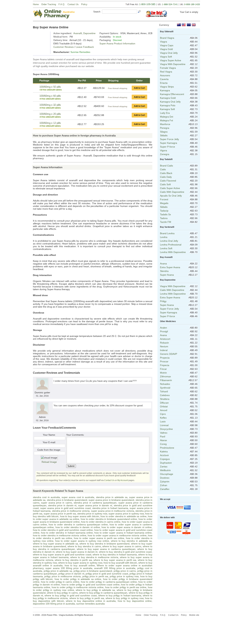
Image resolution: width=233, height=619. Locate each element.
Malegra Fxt (166, 120)
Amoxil (163, 410)
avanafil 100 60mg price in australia (114, 568)
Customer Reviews (63, 47)
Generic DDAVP (168, 354)
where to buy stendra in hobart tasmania (115, 554)
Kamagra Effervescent (172, 94)
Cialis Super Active (170, 188)
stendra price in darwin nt (62, 505)
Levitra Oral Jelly (169, 240)
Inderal (164, 350)
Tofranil (164, 391)
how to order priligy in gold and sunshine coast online (90, 584)
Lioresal (164, 425)
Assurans (165, 75)
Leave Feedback (85, 47)
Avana (163, 263)
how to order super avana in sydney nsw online (82, 541)
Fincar (163, 369)
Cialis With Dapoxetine (172, 192)
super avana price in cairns (56, 502)
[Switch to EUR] (189, 25)
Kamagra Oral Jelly (170, 101)
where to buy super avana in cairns (121, 546)
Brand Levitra (167, 233)
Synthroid (165, 387)
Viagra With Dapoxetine (172, 64)
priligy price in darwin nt (71, 573)
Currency (164, 25)
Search (96, 11)
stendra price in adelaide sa (111, 497)
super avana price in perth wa (60, 513)
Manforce (165, 124)
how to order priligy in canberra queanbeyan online (109, 581)
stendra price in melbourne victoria (71, 510)
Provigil (164, 331)
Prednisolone (167, 447)
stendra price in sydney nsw (92, 513)
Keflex (163, 417)
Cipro (163, 414)
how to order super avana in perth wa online (99, 538)
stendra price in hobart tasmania (110, 508)
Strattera (164, 399)
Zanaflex (164, 489)
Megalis (164, 203)
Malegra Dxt (166, 116)
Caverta (164, 79)
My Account (122, 480)
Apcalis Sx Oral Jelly (171, 195)
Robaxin (164, 342)
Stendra (164, 271)
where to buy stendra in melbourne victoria (94, 557)
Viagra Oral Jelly (169, 53)
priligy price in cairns (125, 571)
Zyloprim (164, 481)
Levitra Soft (166, 248)
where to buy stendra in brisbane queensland (104, 543)
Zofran (163, 485)
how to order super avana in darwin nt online (126, 527)
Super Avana (167, 274)
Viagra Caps (166, 45)
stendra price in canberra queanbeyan (95, 502)
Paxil (162, 436)
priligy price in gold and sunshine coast (107, 573)
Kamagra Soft (167, 109)
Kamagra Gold (168, 98)
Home (36, 4)
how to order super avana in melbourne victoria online (117, 535)
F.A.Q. (62, 4)
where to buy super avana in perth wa (114, 560)
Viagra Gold (166, 49)
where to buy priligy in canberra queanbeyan (103, 592)
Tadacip (164, 210)
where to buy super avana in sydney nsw (80, 562)
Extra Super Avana (170, 267)
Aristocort (165, 339)
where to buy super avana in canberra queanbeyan (106, 549)
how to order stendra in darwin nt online (77, 527)
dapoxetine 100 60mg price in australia (54, 603)
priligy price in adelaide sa (58, 571)
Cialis (163, 169)
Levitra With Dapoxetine (173, 252)
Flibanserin (166, 380)
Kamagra (165, 90)
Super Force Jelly (169, 139)
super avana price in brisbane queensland (111, 500)
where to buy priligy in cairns (62, 592)
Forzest (164, 199)
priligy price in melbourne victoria (62, 576)
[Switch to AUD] (179, 25)
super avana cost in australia (78, 497)
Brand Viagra (167, 38)
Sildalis (164, 135)
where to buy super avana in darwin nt (76, 551)
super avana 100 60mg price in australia (68, 568)
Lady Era (165, 113)
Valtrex (163, 432)
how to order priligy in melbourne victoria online (78, 587)
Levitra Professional (170, 244)
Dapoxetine (89, 33)
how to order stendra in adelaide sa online (123, 516)
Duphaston (166, 462)
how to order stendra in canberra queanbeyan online (78, 524)
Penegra (164, 128)
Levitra (163, 237)
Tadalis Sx (165, 214)
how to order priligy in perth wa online (125, 587)
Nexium (164, 346)
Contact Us (73, 4)
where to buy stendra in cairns (84, 546)
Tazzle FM (165, 222)
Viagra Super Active (170, 60)
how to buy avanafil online (80, 565)
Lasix (163, 421)
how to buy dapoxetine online (135, 601)
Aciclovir (164, 455)
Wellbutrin (165, 470)
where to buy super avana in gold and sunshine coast (62, 554)
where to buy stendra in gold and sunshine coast (125, 551)
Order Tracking (48, 4)
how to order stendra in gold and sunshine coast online (63, 530)
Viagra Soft (166, 56)
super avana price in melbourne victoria (112, 510)
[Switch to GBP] (194, 25)
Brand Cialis (166, 165)
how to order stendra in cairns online (101, 521)
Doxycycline (166, 429)
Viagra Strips (167, 86)
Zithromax (165, 376)
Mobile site (194, 615)
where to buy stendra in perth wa (73, 560)
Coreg (163, 444)
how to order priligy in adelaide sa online (78, 579)
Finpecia (164, 365)
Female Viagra (168, 68)
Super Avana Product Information (117, 43)
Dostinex (164, 477)
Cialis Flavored (168, 180)
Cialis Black (166, 173)
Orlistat (164, 406)
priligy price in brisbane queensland (93, 571)
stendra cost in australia (46, 497)
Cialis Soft (165, 184)
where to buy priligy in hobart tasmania (119, 595)
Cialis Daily (166, 177)
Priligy (163, 301)
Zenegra (164, 154)
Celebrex (165, 395)
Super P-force (167, 146)
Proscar (164, 361)
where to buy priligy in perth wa (86, 598)
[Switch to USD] (184, 25)
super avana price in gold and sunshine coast (65, 508)
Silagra (164, 131)
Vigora (163, 150)
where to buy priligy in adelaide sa (95, 590)
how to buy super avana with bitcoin (79, 516)
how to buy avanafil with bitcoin (120, 562)
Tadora (164, 218)
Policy (84, 4)
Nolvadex (165, 384)
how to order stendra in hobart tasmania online (67, 532)
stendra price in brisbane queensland (67, 500)
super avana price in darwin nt (95, 505)
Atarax (163, 440)
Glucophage (166, 474)
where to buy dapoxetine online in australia (91, 601)
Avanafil (77, 33)
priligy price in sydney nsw (124, 576)
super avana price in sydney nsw (126, 513)
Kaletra (164, 451)
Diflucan (164, 402)
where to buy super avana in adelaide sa (55, 543)
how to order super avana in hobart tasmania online (123, 532)
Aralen (163, 327)
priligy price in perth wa (95, 576)
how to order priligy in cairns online (60, 581)
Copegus (165, 459)
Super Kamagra (168, 143)
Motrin (163, 372)
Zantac (164, 466)
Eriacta (164, 83)
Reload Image (49, 462)
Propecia (165, 357)
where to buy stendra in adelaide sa (131, 541)
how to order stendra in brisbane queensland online (109, 519)
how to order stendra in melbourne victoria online (59, 535)
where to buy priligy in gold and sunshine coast (71, 595)
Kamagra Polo (167, 105)
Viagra (163, 41)
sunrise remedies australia (90, 603)
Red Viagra (166, 71)
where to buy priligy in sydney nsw (124, 598)
